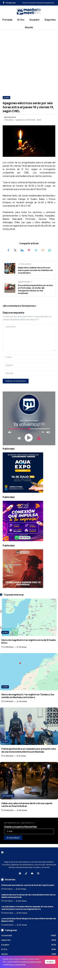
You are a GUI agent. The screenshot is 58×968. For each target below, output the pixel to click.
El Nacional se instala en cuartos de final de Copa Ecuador (27, 885)
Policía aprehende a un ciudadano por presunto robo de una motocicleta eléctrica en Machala (28, 750)
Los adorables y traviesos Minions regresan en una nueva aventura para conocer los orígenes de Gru (27, 907)
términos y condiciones (15, 964)
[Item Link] (29, 617)
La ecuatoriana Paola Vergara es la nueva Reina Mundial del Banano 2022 (28, 919)
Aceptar (50, 961)
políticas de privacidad (31, 961)
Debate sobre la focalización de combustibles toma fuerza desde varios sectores (28, 895)
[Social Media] (20, 873)
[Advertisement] (29, 60)
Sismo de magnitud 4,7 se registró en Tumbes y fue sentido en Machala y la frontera (27, 696)
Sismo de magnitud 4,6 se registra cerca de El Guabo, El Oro (28, 641)
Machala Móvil (10, 117)
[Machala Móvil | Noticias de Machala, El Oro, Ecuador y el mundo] (29, 11)
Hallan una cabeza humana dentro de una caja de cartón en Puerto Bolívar (26, 805)
